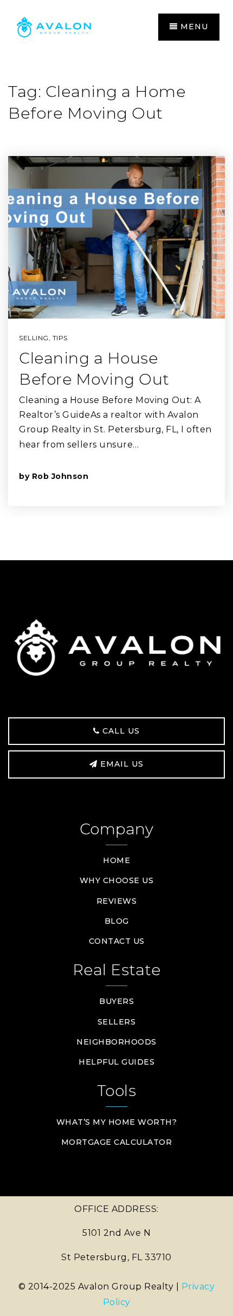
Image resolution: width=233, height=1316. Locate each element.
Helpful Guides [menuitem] (116, 1062)
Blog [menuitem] (117, 921)
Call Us (120, 731)
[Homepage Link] (65, 26)
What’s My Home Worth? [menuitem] (116, 1122)
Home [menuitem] (116, 860)
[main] (116, 307)
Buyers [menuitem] (116, 1001)
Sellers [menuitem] (117, 1022)
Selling (34, 338)
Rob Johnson (60, 476)
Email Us (121, 764)
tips (60, 338)
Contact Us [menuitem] (117, 941)
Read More (164, 476)
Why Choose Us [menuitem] (117, 880)
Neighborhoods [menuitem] (116, 1042)
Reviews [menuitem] (116, 901)
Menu (193, 26)
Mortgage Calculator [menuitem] (116, 1142)
